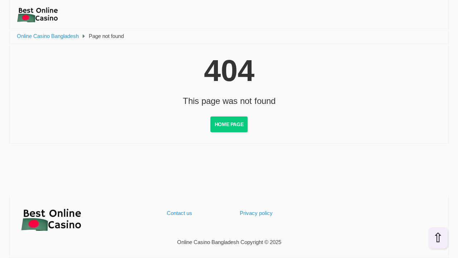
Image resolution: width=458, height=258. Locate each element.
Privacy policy (256, 213)
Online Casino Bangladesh (48, 36)
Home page (229, 124)
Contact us (179, 213)
